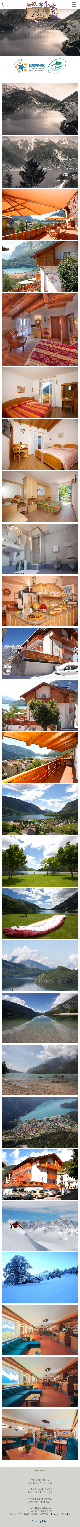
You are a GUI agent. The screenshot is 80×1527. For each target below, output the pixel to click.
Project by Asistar (40, 1521)
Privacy (55, 1515)
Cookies (66, 1515)
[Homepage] (40, 13)
